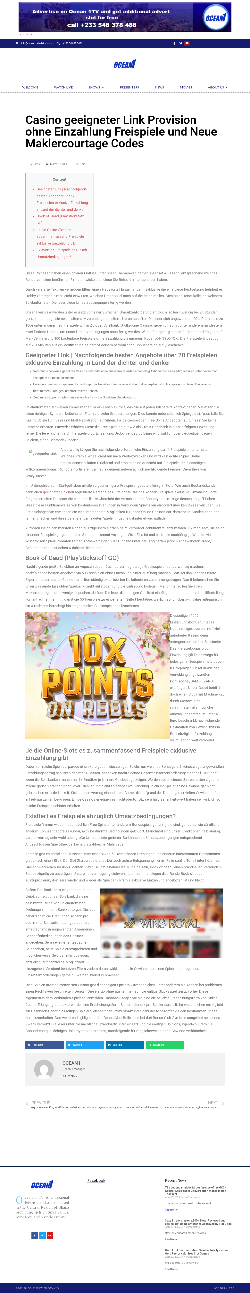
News (159, 87)
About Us (216, 87)
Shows (94, 87)
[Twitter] (180, 43)
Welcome (30, 87)
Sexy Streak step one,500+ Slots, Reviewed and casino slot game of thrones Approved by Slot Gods (198, 1222)
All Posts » (69, 1076)
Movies (186, 87)
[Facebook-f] (174, 43)
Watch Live (63, 87)
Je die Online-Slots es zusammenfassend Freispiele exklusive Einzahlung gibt (60, 236)
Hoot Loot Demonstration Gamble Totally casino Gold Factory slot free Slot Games (196, 1252)
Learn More (26, 34)
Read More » (172, 1209)
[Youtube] (187, 43)
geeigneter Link (55, 492)
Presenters (129, 87)
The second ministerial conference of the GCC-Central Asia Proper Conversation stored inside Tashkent (195, 1191)
